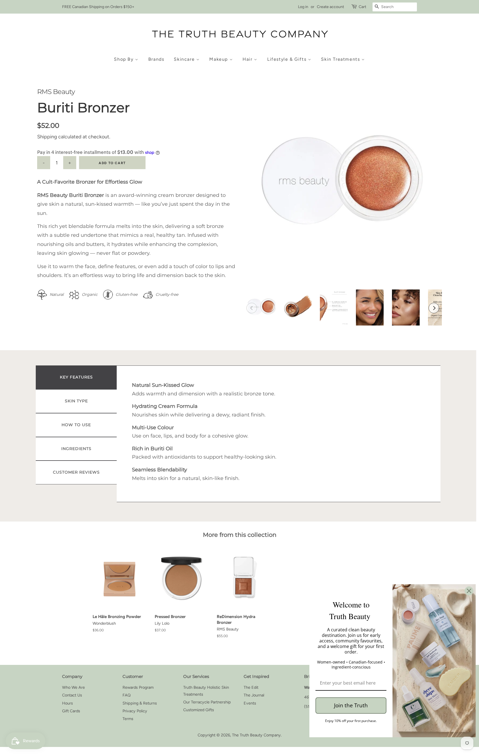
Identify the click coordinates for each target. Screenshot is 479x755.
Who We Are (73, 687)
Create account (330, 6)
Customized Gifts (198, 709)
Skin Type (76, 400)
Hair (248, 59)
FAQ (127, 695)
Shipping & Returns (140, 703)
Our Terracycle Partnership (207, 702)
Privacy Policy (135, 710)
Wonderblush (104, 623)
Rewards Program (138, 687)
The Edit (251, 687)
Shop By (124, 59)
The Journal (254, 695)
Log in (303, 6)
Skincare (185, 59)
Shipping (47, 137)
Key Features (76, 377)
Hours (67, 703)
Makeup (219, 59)
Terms (128, 718)
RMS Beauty (56, 92)
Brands (156, 59)
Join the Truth (351, 705)
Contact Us (72, 695)
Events (250, 703)
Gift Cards (71, 710)
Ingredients (76, 448)
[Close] (469, 591)
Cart (362, 6)
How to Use (76, 424)
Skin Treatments (341, 59)
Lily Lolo (162, 623)
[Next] (434, 308)
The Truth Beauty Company (256, 735)
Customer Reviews (76, 472)
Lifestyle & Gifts (287, 59)
